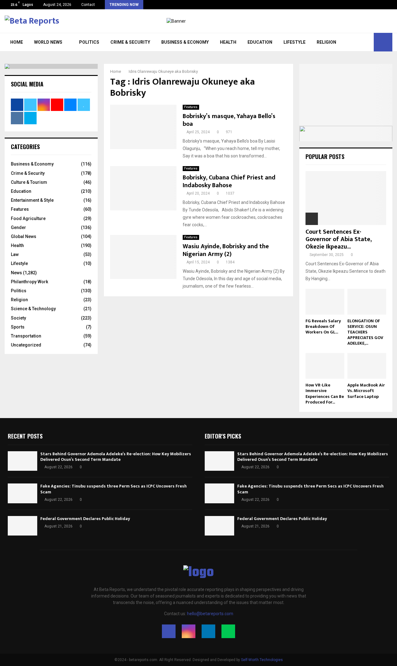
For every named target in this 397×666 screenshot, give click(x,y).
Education (260, 42)
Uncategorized (26, 344)
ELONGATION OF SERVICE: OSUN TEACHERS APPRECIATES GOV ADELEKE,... (365, 332)
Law (15, 254)
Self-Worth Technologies (262, 660)
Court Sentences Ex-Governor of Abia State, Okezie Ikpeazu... (339, 239)
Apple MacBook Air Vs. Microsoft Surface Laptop (366, 391)
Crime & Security (130, 42)
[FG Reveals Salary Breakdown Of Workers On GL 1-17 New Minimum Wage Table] (325, 302)
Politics (89, 42)
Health (228, 42)
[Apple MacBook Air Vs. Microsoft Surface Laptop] (366, 366)
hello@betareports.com (210, 613)
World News (48, 42)
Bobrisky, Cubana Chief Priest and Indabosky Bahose (229, 181)
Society (18, 317)
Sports (18, 326)
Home (16, 42)
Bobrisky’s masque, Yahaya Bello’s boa (229, 120)
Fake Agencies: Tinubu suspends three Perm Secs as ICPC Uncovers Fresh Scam (113, 489)
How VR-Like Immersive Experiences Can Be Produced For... (325, 393)
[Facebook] (169, 631)
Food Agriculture (28, 218)
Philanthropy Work (29, 281)
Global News (23, 236)
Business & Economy (185, 42)
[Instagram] (188, 631)
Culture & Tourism (29, 182)
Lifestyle (294, 42)
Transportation (26, 335)
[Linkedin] (208, 631)
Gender (18, 227)
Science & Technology (33, 308)
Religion (326, 42)
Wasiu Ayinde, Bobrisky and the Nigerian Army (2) (226, 250)
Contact (88, 4)
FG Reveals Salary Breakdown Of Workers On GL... (323, 326)
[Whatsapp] (228, 631)
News (16, 272)
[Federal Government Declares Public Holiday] (22, 526)
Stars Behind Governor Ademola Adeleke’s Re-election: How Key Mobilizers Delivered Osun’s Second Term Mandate (115, 456)
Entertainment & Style (32, 200)
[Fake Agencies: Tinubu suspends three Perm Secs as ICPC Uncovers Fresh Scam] (22, 493)
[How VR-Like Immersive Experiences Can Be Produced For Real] (325, 366)
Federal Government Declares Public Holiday (85, 518)
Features (191, 107)
